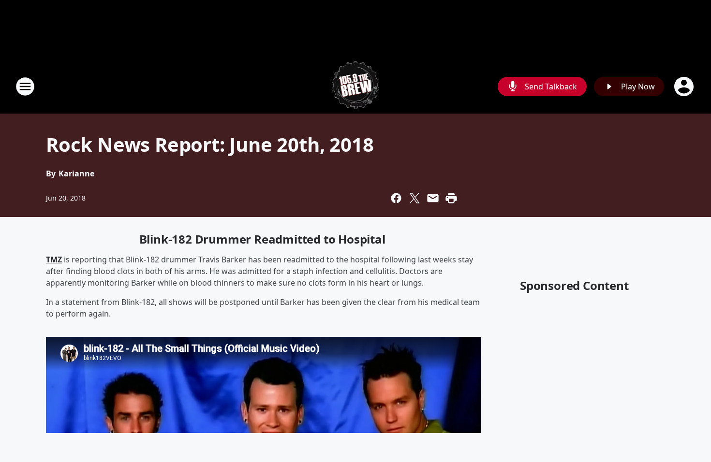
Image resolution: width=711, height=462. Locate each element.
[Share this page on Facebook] (396, 198)
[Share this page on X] (414, 198)
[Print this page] (451, 198)
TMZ (54, 259)
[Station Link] (356, 86)
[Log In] (685, 86)
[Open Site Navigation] (25, 86)
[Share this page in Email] (433, 198)
